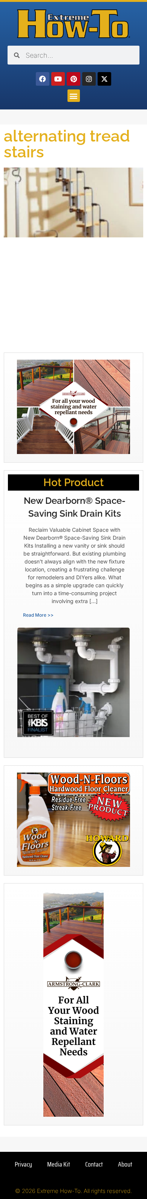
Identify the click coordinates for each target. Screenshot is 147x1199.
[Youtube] (58, 79)
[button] (73, 95)
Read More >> (38, 615)
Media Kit (58, 1164)
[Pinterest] (73, 79)
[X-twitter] (104, 79)
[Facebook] (42, 79)
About (125, 1164)
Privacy (23, 1164)
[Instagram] (89, 79)
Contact (94, 1164)
